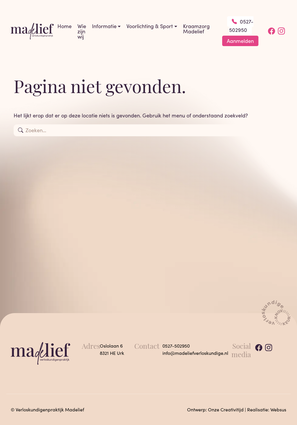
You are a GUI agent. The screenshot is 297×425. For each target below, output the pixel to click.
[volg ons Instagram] (281, 31)
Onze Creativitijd (226, 409)
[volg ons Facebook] (271, 31)
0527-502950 (241, 25)
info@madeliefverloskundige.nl (195, 353)
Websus (278, 409)
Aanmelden (240, 40)
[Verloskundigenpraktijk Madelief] (32, 30)
